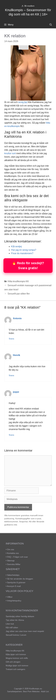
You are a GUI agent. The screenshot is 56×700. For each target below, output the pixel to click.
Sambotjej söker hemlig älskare (20, 616)
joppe (16, 392)
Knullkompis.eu (35, 689)
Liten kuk (10, 624)
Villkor (9, 597)
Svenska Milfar (13, 564)
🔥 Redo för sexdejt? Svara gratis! (28, 265)
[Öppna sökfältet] (50, 24)
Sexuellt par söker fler (19, 293)
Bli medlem (29, 6)
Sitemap (11, 560)
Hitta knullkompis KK (18, 281)
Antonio (17, 318)
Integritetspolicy (14, 600)
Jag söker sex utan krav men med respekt (25, 631)
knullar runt (10, 153)
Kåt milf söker (12, 627)
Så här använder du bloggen (20, 579)
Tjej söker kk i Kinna (15, 620)
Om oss (10, 549)
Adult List (45, 691)
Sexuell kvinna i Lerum (16, 635)
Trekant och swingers (15, 669)
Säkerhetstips (13, 575)
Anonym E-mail (14, 586)
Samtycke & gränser (16, 582)
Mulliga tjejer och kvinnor (17, 665)
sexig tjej (22, 102)
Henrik (16, 355)
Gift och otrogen (13, 662)
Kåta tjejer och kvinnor (16, 654)
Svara (11, 339)
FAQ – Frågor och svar (17, 557)
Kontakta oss (13, 553)
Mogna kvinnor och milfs (17, 658)
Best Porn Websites (31, 691)
